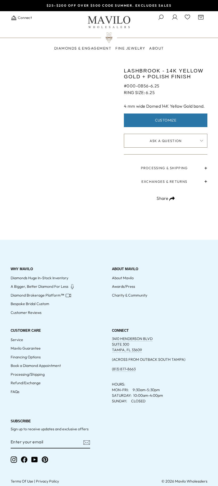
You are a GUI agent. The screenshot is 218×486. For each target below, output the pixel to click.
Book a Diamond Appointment (36, 365)
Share (163, 198)
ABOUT (156, 48)
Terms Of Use (22, 481)
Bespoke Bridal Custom (30, 303)
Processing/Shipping (28, 374)
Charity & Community (129, 295)
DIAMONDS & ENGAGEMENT (83, 48)
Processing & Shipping (164, 168)
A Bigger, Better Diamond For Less (39, 286)
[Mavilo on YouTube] (34, 459)
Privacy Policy (47, 481)
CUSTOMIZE (166, 120)
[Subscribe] (86, 442)
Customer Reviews (26, 312)
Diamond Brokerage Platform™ (37, 295)
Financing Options (26, 357)
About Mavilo (123, 278)
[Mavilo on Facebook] (24, 459)
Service (17, 339)
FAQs (15, 391)
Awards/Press (123, 286)
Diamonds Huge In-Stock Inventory (39, 278)
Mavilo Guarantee (26, 348)
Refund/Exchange (26, 382)
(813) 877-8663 (124, 369)
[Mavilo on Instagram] (14, 459)
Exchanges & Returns (164, 181)
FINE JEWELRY (130, 48)
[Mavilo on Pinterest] (45, 459)
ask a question (166, 141)
